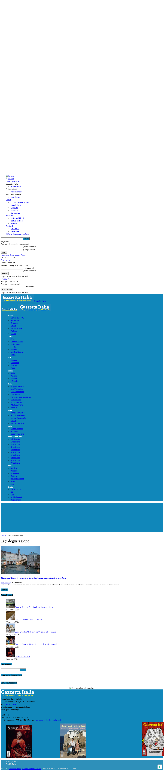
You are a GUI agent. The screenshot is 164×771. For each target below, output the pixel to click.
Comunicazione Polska (20, 202)
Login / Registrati (13, 181)
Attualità (10, 315)
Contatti (9, 226)
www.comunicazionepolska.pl (48, 720)
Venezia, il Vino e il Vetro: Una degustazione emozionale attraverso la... (33, 578)
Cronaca (14, 323)
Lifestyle (14, 381)
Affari (9, 357)
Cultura (10, 336)
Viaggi (13, 481)
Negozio (10, 487)
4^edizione (15, 449)
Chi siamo (15, 228)
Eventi (13, 325)
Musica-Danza (17, 352)
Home (3, 535)
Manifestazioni (17, 389)
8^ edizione (15, 460)
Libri (12, 494)
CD (12, 492)
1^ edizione (15, 442)
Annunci (14, 360)
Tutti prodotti (16, 489)
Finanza (14, 365)
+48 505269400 (11, 704)
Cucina (10, 384)
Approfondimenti (18, 415)
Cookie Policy (11, 764)
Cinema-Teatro (17, 341)
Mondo (14, 378)
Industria (14, 210)
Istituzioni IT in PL (18, 218)
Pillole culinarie (17, 405)
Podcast (14, 471)
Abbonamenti (16, 186)
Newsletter (15, 197)
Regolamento (16, 500)
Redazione (15, 231)
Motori (14, 349)
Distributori (15, 394)
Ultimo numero (17, 428)
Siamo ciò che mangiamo (21, 397)
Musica (14, 468)
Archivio (14, 431)
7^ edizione (15, 457)
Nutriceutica (16, 399)
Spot (12, 484)
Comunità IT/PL (17, 318)
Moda (13, 347)
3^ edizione (15, 447)
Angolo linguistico (18, 413)
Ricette (14, 407)
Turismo (10, 371)
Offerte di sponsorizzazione (17, 234)
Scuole (13, 420)
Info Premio (15, 439)
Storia (13, 354)
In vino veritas (16, 402)
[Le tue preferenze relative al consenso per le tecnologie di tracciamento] (160, 767)
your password (29, 249)
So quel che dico (17, 423)
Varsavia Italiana (17, 478)
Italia (13, 373)
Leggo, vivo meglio (18, 418)
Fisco (13, 368)
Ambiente (15, 320)
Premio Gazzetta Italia (15, 437)
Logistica (14, 207)
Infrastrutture (16, 328)
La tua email (28, 268)
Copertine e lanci (17, 434)
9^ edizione (15, 463)
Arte (12, 339)
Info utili (9, 215)
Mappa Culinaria (17, 386)
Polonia (14, 223)
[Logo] (9, 310)
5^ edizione (15, 452)
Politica (14, 331)
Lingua (10, 410)
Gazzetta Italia (15, 768)
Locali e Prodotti (17, 391)
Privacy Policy (6, 260)
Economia (15, 362)
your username (29, 246)
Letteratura (15, 344)
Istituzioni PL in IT (18, 221)
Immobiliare (16, 205)
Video (10, 466)
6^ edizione (15, 455)
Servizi (8, 199)
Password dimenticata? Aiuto (13, 255)
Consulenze (15, 213)
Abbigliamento (17, 497)
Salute (13, 333)
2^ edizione (15, 444)
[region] (82, 517)
